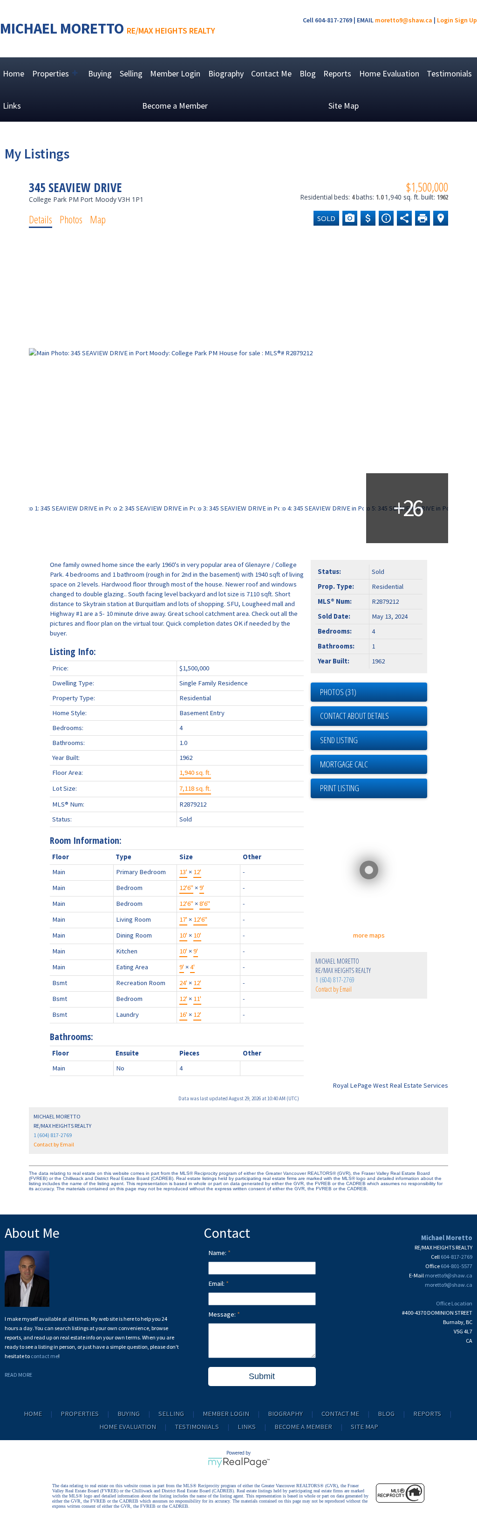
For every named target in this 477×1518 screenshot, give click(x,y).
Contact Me (271, 73)
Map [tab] (98, 219)
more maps (369, 935)
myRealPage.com (238, 1462)
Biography (226, 73)
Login (445, 20)
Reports (337, 73)
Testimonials (449, 73)
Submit (262, 1376)
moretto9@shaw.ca (403, 20)
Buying (100, 73)
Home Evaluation (389, 73)
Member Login (175, 73)
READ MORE (18, 1374)
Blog (308, 73)
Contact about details (354, 715)
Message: (222, 1314)
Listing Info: (73, 651)
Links (12, 105)
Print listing (339, 788)
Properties (80, 1413)
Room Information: (86, 840)
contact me (44, 1355)
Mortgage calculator (373, 765)
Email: (217, 1283)
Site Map (343, 105)
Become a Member (175, 105)
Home (13, 73)
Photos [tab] (71, 219)
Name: (218, 1253)
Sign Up (466, 20)
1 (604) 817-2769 (334, 979)
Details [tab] (40, 219)
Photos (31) (338, 691)
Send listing (339, 739)
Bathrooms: (71, 1036)
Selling (131, 73)
